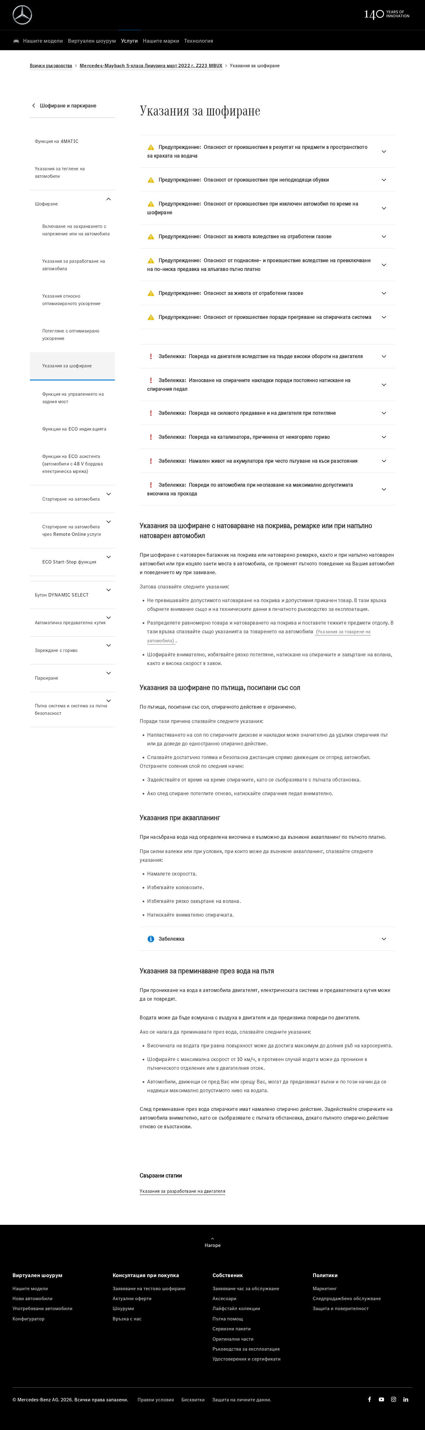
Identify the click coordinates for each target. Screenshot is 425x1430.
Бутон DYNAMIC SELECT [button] (62, 595)
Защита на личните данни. (241, 1399)
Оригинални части (233, 1339)
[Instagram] (393, 1399)
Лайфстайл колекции (236, 1308)
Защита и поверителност (341, 1308)
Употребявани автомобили (42, 1308)
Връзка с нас (127, 1318)
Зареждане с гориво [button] (56, 650)
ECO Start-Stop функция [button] (69, 562)
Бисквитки (193, 1399)
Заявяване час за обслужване (246, 1288)
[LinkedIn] (405, 1399)
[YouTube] (381, 1399)
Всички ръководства (51, 65)
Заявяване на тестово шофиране (149, 1288)
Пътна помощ (228, 1318)
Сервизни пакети (232, 1328)
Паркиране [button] (46, 678)
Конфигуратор (28, 1318)
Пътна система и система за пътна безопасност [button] (71, 709)
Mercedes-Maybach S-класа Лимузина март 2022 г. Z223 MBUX (151, 65)
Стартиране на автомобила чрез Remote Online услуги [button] (71, 530)
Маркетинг (325, 1288)
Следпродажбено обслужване (347, 1298)
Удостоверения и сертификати (247, 1359)
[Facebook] (369, 1399)
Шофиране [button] (46, 204)
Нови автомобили (32, 1298)
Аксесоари (224, 1298)
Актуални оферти (132, 1298)
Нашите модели (30, 1288)
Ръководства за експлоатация (246, 1349)
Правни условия (156, 1399)
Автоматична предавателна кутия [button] (70, 622)
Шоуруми (123, 1308)
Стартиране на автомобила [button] (71, 499)
